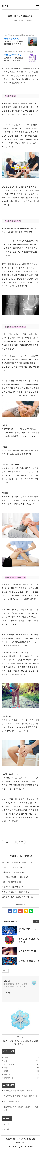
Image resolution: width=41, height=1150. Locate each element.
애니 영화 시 (8, 1078)
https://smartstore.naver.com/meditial (16, 51)
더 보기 (36, 921)
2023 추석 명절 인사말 (12, 1101)
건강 (5, 1061)
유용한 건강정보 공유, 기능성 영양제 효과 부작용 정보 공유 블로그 (15, 986)
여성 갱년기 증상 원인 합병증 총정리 (15, 862)
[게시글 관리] (13, 842)
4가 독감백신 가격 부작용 (11, 872)
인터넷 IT (6, 1057)
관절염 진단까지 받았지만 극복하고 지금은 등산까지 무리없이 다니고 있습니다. (13, 43)
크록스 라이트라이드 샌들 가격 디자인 (16, 897)
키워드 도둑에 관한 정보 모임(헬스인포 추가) (20, 1096)
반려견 (6, 1068)
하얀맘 (5, 6)
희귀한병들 (9, 1064)
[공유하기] (10, 842)
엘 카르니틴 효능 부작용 (11, 887)
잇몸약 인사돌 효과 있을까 (12, 867)
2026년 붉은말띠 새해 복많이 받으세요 (18, 1091)
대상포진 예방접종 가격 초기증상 (14, 892)
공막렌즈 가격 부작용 (10, 882)
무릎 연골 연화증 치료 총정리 (20, 16)
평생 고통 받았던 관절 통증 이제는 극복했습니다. (13, 38)
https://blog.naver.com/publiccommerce (17, 35)
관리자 (6, 1124)
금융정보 (6, 1074)
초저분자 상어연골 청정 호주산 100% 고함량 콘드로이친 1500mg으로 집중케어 (13, 59)
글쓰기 (6, 1129)
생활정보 (14, 20)
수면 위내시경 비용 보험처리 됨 (14, 877)
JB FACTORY (27, 1146)
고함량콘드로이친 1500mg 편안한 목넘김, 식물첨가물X (13, 55)
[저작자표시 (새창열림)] (27, 842)
